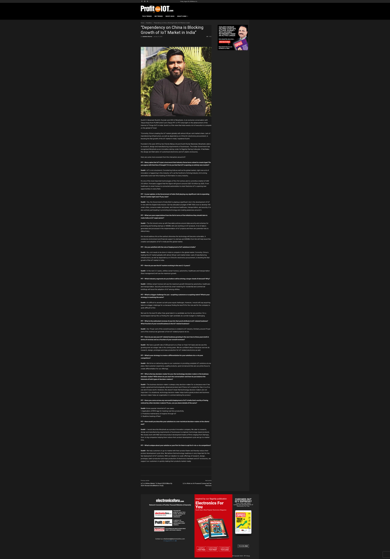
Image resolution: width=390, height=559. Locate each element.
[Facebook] (142, 1)
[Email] (166, 41)
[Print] (171, 41)
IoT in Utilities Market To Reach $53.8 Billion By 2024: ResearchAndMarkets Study (156, 484)
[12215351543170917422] (233, 50)
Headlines (149, 23)
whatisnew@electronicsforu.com (174, 539)
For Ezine (225, 550)
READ (243, 546)
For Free (201, 550)
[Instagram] (145, 1)
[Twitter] (174, 541)
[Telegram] (175, 41)
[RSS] (172, 541)
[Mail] (169, 541)
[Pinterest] (152, 41)
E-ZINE (245, 546)
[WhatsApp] (157, 41)
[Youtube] (176, 541)
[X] (147, 1)
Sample (201, 549)
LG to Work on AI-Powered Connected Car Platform (197, 484)
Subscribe (212, 549)
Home (142, 23)
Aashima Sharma (147, 36)
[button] (246, 16)
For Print (213, 550)
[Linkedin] (161, 41)
